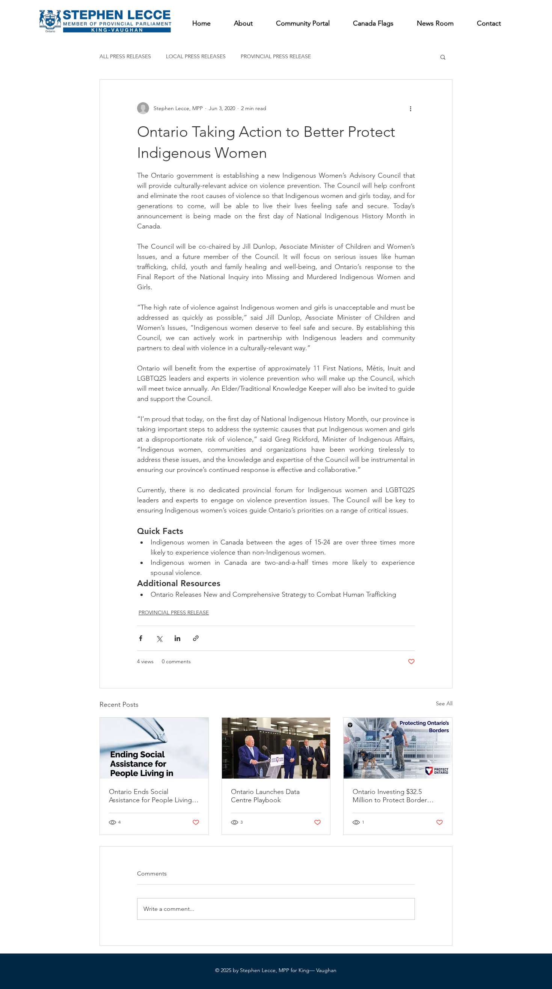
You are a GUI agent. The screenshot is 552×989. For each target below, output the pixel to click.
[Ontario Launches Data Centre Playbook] (276, 748)
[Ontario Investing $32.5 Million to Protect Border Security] (398, 748)
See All (444, 703)
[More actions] (410, 108)
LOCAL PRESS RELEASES (196, 56)
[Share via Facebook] (140, 638)
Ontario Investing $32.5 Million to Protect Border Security (390, 796)
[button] (442, 57)
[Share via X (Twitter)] (159, 638)
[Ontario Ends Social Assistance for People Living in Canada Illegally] (154, 748)
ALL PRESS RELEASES (125, 56)
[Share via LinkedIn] (177, 638)
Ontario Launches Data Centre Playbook (265, 796)
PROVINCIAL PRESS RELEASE (276, 56)
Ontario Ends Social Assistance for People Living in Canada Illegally (154, 796)
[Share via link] (195, 638)
